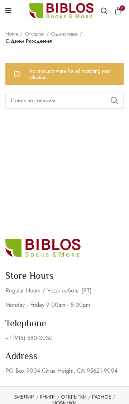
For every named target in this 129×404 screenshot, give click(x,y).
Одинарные (64, 34)
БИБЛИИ (24, 396)
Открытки (34, 34)
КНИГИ (48, 396)
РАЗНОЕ (101, 396)
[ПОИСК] (114, 100)
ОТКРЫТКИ (74, 396)
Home (11, 34)
